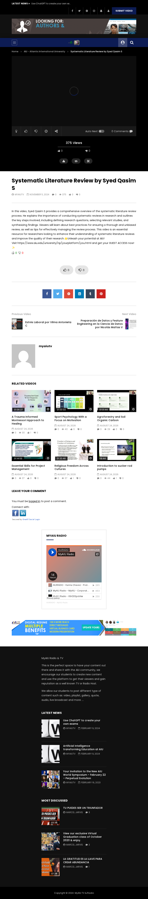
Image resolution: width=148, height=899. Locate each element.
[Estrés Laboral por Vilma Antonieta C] (17, 324)
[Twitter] (79, 10)
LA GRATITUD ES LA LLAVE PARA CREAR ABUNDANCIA (82, 860)
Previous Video (21, 314)
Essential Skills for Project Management (28, 467)
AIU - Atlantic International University (44, 51)
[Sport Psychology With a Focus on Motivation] (74, 401)
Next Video (129, 314)
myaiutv (19, 194)
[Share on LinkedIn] (79, 293)
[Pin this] (101, 293)
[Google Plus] (86, 10)
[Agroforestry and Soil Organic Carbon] (116, 401)
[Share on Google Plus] (68, 293)
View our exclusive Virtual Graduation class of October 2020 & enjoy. (82, 837)
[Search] (131, 42)
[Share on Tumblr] (90, 293)
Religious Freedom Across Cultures (72, 467)
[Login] (108, 10)
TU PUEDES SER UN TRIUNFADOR (83, 808)
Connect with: (20, 507)
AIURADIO (50, 603)
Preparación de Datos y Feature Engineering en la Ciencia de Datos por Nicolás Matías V (100, 324)
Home (15, 51)
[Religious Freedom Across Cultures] (74, 450)
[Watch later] (93, 10)
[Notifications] (101, 10)
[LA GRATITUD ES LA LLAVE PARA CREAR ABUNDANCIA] (51, 867)
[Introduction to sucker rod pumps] (116, 450)
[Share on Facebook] (46, 293)
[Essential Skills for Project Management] (31, 450)
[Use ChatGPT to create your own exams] (51, 728)
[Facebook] (72, 10)
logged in (34, 501)
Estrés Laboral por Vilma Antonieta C (48, 323)
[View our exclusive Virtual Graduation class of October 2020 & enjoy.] (51, 841)
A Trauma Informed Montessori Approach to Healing (28, 420)
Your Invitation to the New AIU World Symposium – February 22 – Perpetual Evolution (84, 775)
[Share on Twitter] (57, 293)
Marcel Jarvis (74, 812)
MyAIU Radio (62, 603)
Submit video (124, 10)
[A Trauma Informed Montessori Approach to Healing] (31, 401)
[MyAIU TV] (73, 42)
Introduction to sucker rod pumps (114, 467)
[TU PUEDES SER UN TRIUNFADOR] (51, 816)
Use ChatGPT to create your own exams (51, 3)
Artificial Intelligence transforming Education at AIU (83, 747)
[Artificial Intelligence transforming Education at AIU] (51, 754)
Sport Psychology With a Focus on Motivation (71, 418)
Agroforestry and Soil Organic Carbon (111, 418)
